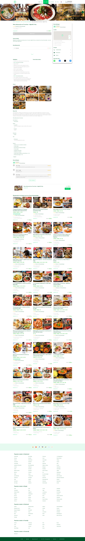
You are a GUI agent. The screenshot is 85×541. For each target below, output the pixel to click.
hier (15, 62)
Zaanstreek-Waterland (60, 477)
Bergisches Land (16, 508)
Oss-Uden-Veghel (45, 474)
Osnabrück (58, 511)
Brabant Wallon (16, 492)
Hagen (29, 515)
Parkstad (43, 475)
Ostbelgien (58, 488)
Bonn (15, 513)
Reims (43, 528)
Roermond (44, 477)
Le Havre (29, 526)
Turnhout (58, 493)
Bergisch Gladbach (17, 510)
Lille (29, 528)
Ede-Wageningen (31, 465)
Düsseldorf (30, 510)
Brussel (15, 495)
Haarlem (29, 479)
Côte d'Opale (16, 528)
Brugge (15, 493)
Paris (43, 526)
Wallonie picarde (59, 499)
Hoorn (43, 458)
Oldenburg (58, 510)
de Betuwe (16, 477)
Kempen (29, 497)
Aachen (15, 506)
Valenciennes (59, 526)
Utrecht (58, 465)
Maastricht (44, 463)
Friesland (29, 472)
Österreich (16, 533)
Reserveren (68, 188)
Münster (58, 508)
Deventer (29, 458)
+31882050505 (61, 539)
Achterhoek (16, 456)
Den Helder (30, 456)
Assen (15, 468)
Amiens (15, 522)
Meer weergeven (32, 180)
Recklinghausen (59, 513)
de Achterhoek (16, 475)
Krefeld (43, 508)
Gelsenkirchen (30, 513)
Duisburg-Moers (31, 506)
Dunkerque (30, 522)
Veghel (58, 470)
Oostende (44, 500)
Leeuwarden (44, 459)
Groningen (30, 477)
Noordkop (44, 468)
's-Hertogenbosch (59, 456)
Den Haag (15, 482)
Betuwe (15, 472)
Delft (15, 479)
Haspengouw (30, 493)
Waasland (58, 497)
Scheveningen (44, 482)
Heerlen (29, 481)
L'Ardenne (30, 500)
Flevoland (29, 470)
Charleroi (15, 499)
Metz (43, 522)
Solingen (15, 517)
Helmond (29, 482)
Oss (43, 472)
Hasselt (29, 495)
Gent (29, 490)
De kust (15, 500)
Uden (57, 463)
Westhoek (58, 500)
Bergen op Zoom (16, 470)
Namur (43, 497)
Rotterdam (44, 481)
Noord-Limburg (44, 470)
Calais (15, 526)
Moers (43, 513)
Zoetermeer (58, 481)
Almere (15, 459)
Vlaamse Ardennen (60, 495)
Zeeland (58, 479)
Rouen (58, 522)
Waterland (58, 474)
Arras (15, 524)
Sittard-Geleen (59, 458)
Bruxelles (15, 497)
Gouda (29, 474)
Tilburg (58, 459)
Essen (29, 511)
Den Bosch (16, 481)
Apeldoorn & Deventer (17, 465)
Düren (29, 508)
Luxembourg (44, 492)
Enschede (29, 468)
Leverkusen (44, 511)
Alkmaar (15, 458)
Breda (15, 474)
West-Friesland (59, 475)
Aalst (15, 488)
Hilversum (44, 456)
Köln (43, 510)
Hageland (29, 492)
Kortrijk (29, 499)
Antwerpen (16, 490)
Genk (29, 488)
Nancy (43, 524)
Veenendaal (58, 468)
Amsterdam (16, 463)
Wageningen (59, 472)
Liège (43, 490)
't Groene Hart (30, 475)
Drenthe (29, 463)
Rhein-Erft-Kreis (59, 515)
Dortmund (15, 515)
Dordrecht (30, 461)
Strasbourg (58, 524)
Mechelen (44, 493)
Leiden (43, 461)
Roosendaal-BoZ (45, 479)
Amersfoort (16, 461)
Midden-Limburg (45, 465)
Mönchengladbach (59, 506)
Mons (43, 495)
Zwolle (58, 482)
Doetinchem (30, 459)
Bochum (15, 511)
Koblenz (43, 506)
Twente (58, 461)
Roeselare (58, 490)
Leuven (43, 488)
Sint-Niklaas (59, 492)
